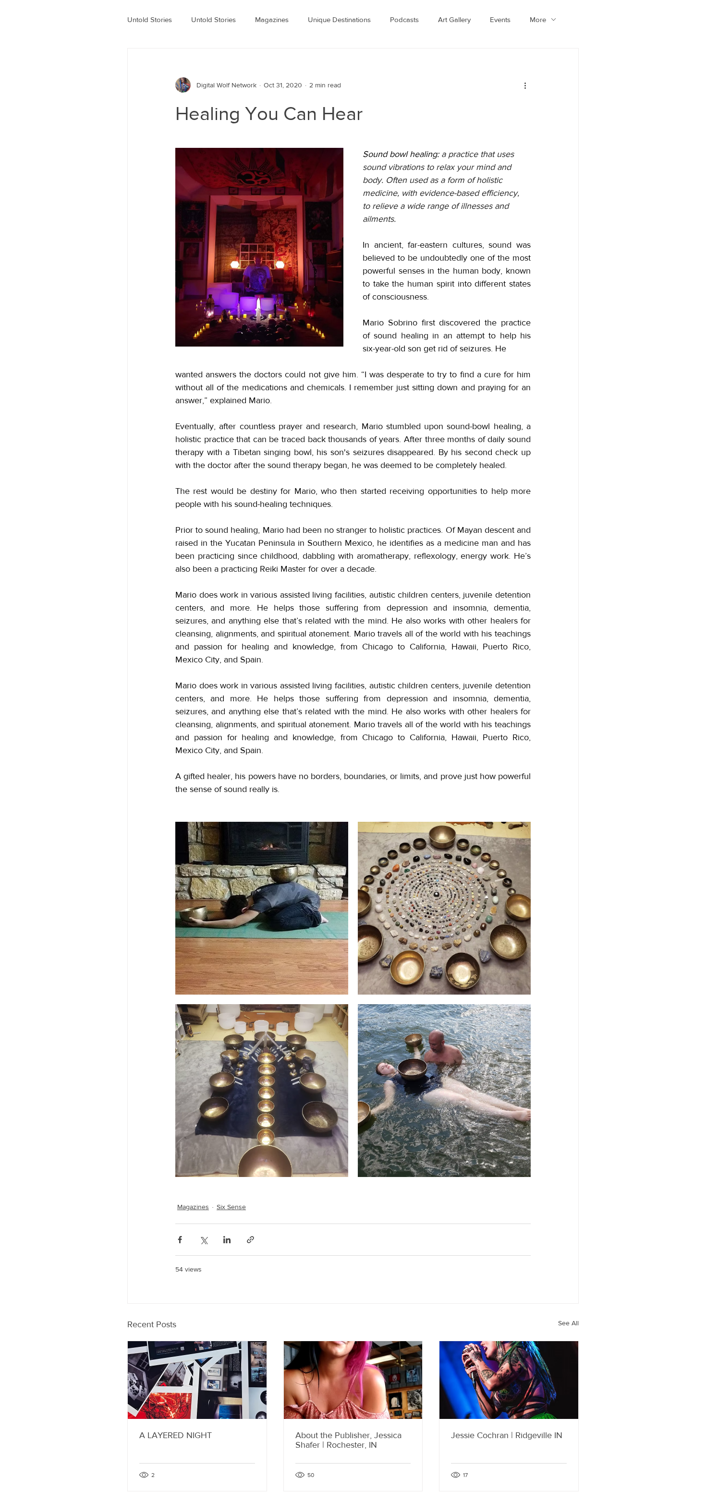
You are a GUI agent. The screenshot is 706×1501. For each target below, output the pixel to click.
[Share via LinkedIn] (226, 1239)
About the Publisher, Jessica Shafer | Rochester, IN (348, 1440)
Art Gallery (454, 19)
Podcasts (404, 19)
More (538, 19)
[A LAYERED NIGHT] (197, 1380)
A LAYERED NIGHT (175, 1435)
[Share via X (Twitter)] (203, 1239)
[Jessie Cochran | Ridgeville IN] (508, 1380)
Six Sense (231, 1207)
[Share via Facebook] (179, 1239)
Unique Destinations (339, 19)
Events (500, 19)
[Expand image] (261, 908)
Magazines (272, 19)
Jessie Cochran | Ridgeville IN (506, 1435)
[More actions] (525, 85)
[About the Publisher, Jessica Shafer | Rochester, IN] (353, 1380)
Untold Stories (149, 19)
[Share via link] (250, 1239)
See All (568, 1323)
